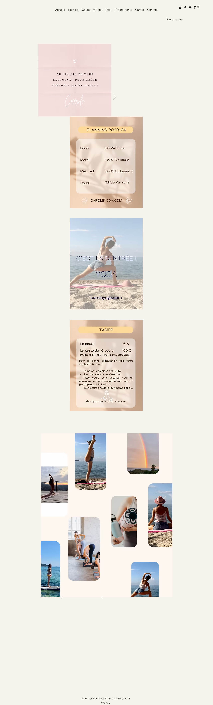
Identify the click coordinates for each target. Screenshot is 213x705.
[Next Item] (115, 96)
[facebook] (185, 7)
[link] (198, 7)
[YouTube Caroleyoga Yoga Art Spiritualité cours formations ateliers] (190, 7)
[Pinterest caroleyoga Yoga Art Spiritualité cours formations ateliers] (195, 7)
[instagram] (180, 7)
